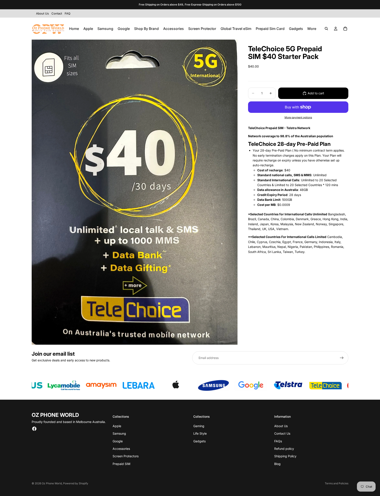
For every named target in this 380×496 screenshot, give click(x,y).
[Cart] (345, 28)
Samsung (119, 433)
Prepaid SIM (121, 464)
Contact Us (282, 433)
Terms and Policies (336, 483)
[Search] (326, 28)
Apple (117, 426)
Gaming (198, 426)
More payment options (298, 117)
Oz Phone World (52, 483)
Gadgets (199, 441)
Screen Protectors (126, 456)
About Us (281, 426)
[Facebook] (34, 428)
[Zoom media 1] (135, 192)
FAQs (278, 441)
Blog (277, 464)
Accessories (121, 448)
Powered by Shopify (75, 483)
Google (118, 441)
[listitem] (311, 28)
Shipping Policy (285, 456)
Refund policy (284, 448)
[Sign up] (341, 357)
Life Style (200, 433)
